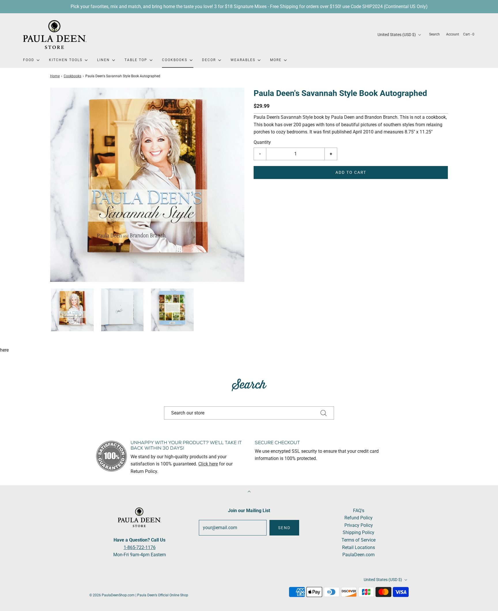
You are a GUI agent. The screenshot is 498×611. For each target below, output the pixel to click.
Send (284, 527)
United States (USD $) (397, 34)
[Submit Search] (323, 413)
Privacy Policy (358, 525)
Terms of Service (359, 540)
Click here (208, 464)
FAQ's (358, 510)
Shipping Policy (358, 532)
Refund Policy (358, 518)
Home (55, 76)
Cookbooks (72, 76)
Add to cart (350, 172)
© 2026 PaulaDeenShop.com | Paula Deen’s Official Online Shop (138, 595)
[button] (72, 310)
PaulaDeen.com (358, 554)
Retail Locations (358, 547)
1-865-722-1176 (140, 547)
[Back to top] (249, 492)
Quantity (262, 142)
